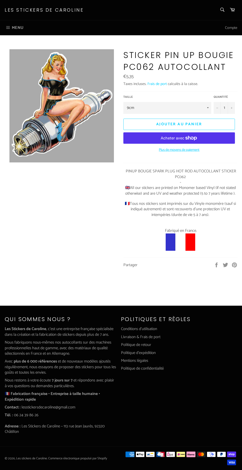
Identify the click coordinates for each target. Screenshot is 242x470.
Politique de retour (136, 344)
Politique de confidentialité (142, 368)
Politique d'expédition (138, 352)
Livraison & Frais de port (140, 337)
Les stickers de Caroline (44, 10)
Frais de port (157, 84)
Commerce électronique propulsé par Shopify (77, 458)
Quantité (221, 97)
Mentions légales (134, 360)
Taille (128, 97)
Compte (231, 28)
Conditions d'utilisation (139, 329)
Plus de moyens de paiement (179, 150)
